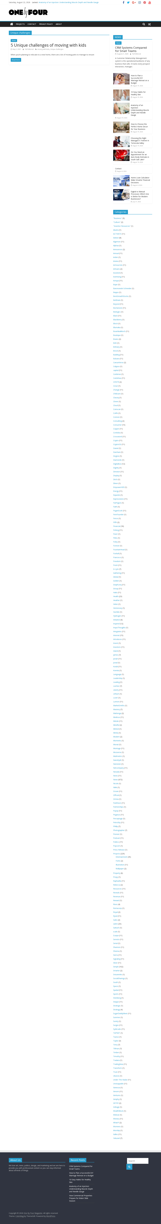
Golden (116, 581)
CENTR (116, 382)
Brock (115, 351)
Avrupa (116, 280)
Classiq (116, 397)
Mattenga (117, 713)
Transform (117, 1068)
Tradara (116, 1060)
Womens (116, 1126)
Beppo (116, 292)
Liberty (116, 690)
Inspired (116, 623)
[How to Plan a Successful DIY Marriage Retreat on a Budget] (121, 74)
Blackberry (117, 319)
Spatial (116, 990)
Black (115, 315)
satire (115, 924)
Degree (116, 456)
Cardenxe (117, 374)
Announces (117, 249)
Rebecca (116, 885)
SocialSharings (119, 978)
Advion (116, 238)
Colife (115, 413)
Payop (115, 811)
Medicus (116, 717)
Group (115, 588)
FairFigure (117, 503)
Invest (115, 643)
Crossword (117, 436)
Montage (117, 748)
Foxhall (116, 553)
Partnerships (118, 807)
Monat (116, 744)
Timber (116, 1052)
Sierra (115, 955)
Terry (115, 1044)
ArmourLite (117, 265)
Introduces (117, 639)
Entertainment (121, 857)
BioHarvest (117, 308)
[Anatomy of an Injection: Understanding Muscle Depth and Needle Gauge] (121, 104)
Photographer (119, 830)
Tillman (116, 1048)
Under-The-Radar (120, 1080)
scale (115, 931)
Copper (116, 429)
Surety (115, 1021)
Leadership (117, 678)
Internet (116, 635)
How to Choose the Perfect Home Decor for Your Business (139, 126)
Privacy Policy (46, 24)
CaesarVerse (118, 362)
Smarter (116, 970)
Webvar (116, 1115)
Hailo (115, 592)
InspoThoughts (119, 627)
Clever (115, 401)
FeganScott (118, 510)
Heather (116, 600)
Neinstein (117, 764)
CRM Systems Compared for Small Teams (131, 49)
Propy (115, 877)
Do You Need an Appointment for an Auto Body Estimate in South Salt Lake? (140, 156)
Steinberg (117, 998)
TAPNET (116, 1033)
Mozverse (117, 752)
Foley (115, 542)
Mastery (116, 709)
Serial (115, 943)
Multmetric (117, 756)
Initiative (116, 620)
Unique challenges (56, 49)
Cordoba (116, 432)
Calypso (116, 366)
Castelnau (117, 378)
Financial (116, 526)
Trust (115, 1072)
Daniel (115, 448)
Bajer (115, 284)
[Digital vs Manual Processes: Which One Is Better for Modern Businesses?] (121, 190)
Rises (115, 904)
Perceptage (118, 818)
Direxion (116, 471)
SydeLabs (117, 1029)
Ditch (115, 479)
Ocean (115, 791)
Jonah (115, 659)
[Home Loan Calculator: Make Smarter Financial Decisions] (121, 176)
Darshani (116, 452)
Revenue (116, 896)
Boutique (117, 335)
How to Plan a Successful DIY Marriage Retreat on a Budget (140, 79)
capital (115, 370)
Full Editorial (29, 49)
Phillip (115, 826)
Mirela (115, 733)
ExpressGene (118, 499)
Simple (116, 966)
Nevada (116, 772)
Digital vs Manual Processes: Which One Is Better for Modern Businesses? (140, 195)
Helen (115, 604)
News (14, 40)
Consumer (117, 425)
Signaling (116, 959)
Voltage (116, 1107)
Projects (20, 24)
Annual (116, 253)
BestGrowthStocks (120, 296)
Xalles (115, 1134)
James (115, 655)
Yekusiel (116, 1138)
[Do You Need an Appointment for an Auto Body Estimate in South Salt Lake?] (121, 151)
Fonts (118, 861)
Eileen (115, 483)
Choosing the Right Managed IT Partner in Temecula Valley (140, 140)
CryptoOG (117, 444)
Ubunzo (116, 1076)
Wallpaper (120, 868)
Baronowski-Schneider (122, 288)
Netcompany (118, 768)
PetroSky (116, 822)
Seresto (116, 939)
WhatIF (116, 1122)
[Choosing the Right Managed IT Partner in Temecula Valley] (121, 137)
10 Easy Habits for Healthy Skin (138, 93)
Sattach (116, 927)
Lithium (116, 694)
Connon (116, 417)
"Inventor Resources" (122, 226)
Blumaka (116, 327)
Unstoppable (118, 1083)
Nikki (115, 787)
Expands (116, 495)
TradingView (118, 1064)
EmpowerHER (118, 487)
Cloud (115, 405)
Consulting (117, 421)
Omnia (116, 799)
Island (115, 651)
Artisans (116, 269)
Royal (115, 912)
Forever (116, 545)
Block (115, 323)
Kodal (115, 666)
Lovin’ (115, 698)
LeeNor (116, 686)
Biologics (117, 312)
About (59, 24)
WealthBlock (118, 1111)
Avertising (117, 277)
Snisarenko (117, 974)
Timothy (116, 1056)
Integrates (117, 631)
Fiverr (115, 534)
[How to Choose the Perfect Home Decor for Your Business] (121, 123)
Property (116, 873)
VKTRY (116, 1103)
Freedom (117, 561)
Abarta (116, 230)
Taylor (115, 1041)
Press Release (119, 850)
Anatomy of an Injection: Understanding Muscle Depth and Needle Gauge (69, 2)
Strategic (116, 1005)
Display (116, 475)
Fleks (115, 538)
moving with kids (43, 49)
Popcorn (116, 846)
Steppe (116, 1002)
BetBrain (116, 300)
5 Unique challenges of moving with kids (48, 45)
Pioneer (116, 834)
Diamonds (117, 460)
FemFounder (118, 514)
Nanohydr (117, 760)
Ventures (116, 1095)
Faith (115, 506)
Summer (116, 1017)
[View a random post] (149, 24)
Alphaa (116, 245)
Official (116, 795)
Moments (117, 740)
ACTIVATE (117, 234)
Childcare (117, 393)
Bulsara (116, 358)
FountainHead (119, 549)
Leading (116, 682)
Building (116, 354)
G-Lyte (116, 569)
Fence (115, 518)
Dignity (116, 468)
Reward (116, 900)
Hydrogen (117, 616)
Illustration (120, 864)
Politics (116, 842)
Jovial (115, 662)
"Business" (117, 218)
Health (115, 596)
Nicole (115, 783)
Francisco (117, 557)
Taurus (116, 1037)
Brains (115, 339)
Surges (116, 1025)
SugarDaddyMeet (120, 1013)
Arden (115, 257)
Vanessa (116, 1087)
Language (117, 674)
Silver (115, 963)
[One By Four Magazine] (11, 24)
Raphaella (117, 881)
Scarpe (116, 935)
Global (115, 577)
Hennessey (117, 608)
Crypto (116, 440)
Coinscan (117, 409)
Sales (115, 920)
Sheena (116, 951)
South (115, 982)
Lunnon (116, 701)
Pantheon (117, 803)
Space (115, 986)
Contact (32, 24)
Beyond (116, 304)
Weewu (116, 1118)
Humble (116, 612)
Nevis (115, 775)
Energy (116, 491)
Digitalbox (117, 464)
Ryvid (115, 916)
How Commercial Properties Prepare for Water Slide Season (80, 1198)
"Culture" (116, 222)
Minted (116, 729)
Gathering (117, 573)
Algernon (116, 241)
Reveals (116, 892)
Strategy (116, 1009)
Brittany (116, 347)
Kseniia (116, 670)
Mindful (116, 725)
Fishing (116, 530)
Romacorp (117, 908)
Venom (116, 1091)
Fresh (115, 565)
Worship (116, 1130)
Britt (115, 343)
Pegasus (116, 814)
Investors (117, 647)
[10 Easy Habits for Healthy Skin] (121, 91)
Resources (117, 889)
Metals (116, 721)
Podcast (116, 838)
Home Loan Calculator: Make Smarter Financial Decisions (140, 180)
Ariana (115, 261)
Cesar (115, 386)
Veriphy (116, 1099)
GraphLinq (117, 584)
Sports (115, 994)
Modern (116, 736)
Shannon (116, 947)
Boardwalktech (119, 331)
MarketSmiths (119, 705)
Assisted (116, 273)
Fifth (115, 522)
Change (116, 390)
